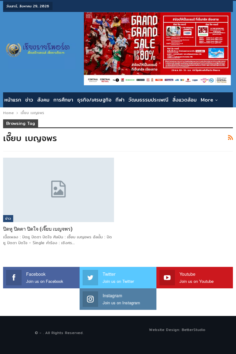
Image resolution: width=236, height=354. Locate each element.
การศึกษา (63, 100)
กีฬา (120, 100)
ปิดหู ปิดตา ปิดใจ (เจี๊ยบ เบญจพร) (38, 229)
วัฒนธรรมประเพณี (148, 100)
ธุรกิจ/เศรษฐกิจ (94, 100)
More (207, 100)
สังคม (43, 100)
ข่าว (29, 100)
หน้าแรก (12, 100)
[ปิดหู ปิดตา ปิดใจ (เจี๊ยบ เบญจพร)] (58, 190)
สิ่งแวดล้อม (184, 100)
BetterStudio (193, 330)
